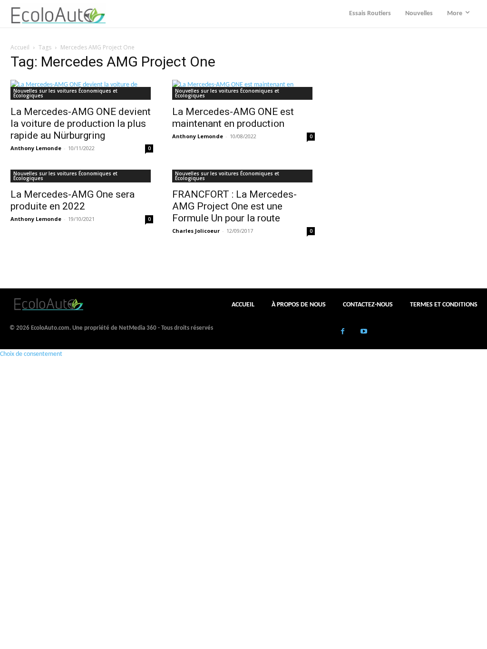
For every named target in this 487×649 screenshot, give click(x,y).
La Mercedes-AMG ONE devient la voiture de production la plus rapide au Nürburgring (80, 123)
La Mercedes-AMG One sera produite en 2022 (72, 200)
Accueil (19, 47)
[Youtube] (364, 332)
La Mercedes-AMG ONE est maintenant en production (233, 117)
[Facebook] (342, 332)
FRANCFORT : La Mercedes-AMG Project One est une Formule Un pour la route (234, 206)
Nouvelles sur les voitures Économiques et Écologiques (65, 93)
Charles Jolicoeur (196, 230)
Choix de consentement (31, 354)
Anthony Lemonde (35, 148)
